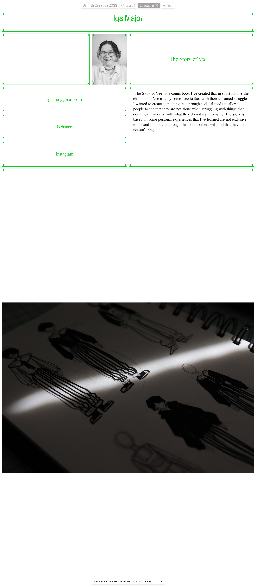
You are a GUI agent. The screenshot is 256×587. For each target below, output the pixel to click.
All (168, 5)
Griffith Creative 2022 (100, 5)
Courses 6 (128, 5)
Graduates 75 (149, 5)
